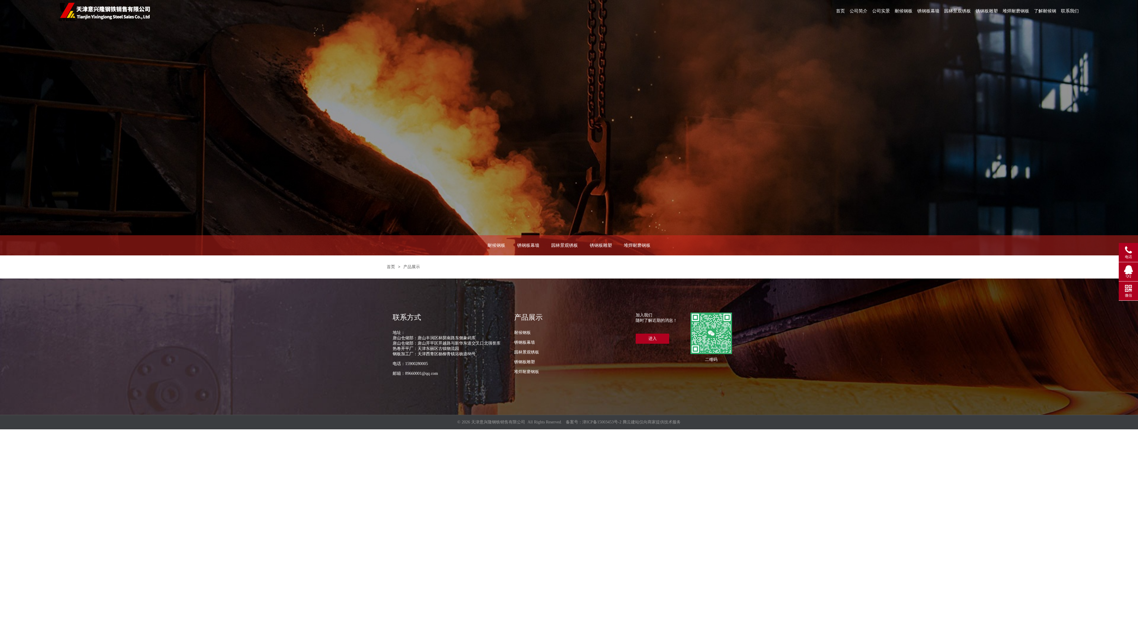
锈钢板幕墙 (928, 11)
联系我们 (1070, 11)
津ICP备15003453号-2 (601, 422)
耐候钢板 (903, 11)
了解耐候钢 (1045, 11)
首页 (840, 11)
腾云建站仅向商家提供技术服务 (652, 422)
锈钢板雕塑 (987, 11)
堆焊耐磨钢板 (1016, 11)
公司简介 (858, 11)
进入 (652, 338)
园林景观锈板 (957, 11)
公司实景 (881, 11)
